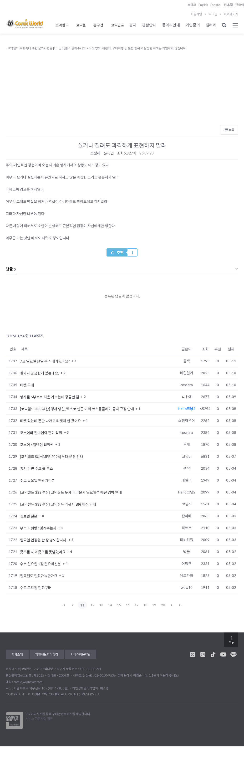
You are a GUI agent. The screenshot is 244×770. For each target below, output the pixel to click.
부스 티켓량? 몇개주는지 (38, 528)
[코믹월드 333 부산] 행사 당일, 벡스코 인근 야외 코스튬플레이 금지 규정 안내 (77, 409)
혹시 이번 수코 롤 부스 (36, 468)
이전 (72, 605)
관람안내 (149, 25)
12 (92, 605)
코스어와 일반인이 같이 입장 (41, 433)
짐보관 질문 (29, 516)
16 (128, 605)
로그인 (213, 14)
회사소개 (17, 654)
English (203, 5)
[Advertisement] (122, 86)
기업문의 (193, 25)
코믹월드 (62, 25)
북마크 (192, 5)
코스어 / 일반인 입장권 (37, 444)
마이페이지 (231, 14)
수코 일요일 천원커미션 (37, 480)
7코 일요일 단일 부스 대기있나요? (45, 361)
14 (110, 605)
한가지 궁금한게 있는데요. (40, 373)
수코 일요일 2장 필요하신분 (41, 564)
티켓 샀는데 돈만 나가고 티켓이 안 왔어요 (51, 421)
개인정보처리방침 (46, 654)
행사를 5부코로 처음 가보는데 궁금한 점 (50, 397)
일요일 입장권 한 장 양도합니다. (44, 540)
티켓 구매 (27, 385)
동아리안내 (171, 25)
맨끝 (180, 605)
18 (145, 605)
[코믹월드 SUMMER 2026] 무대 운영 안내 (51, 456)
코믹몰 (81, 25)
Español (215, 5)
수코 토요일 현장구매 (35, 587)
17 (136, 605)
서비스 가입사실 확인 (39, 718)
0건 (111, 153)
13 (101, 605)
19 (154, 605)
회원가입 (196, 14)
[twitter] (192, 654)
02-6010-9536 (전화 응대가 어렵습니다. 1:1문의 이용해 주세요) (136, 675)
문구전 (98, 25)
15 (119, 605)
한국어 (239, 5)
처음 (63, 605)
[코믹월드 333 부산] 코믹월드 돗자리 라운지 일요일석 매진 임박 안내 (71, 492)
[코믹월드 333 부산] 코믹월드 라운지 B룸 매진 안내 (58, 504)
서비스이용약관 (81, 654)
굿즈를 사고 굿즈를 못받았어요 (43, 552)
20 (163, 605)
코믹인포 (117, 25)
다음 (171, 605)
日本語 (228, 5)
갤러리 (211, 25)
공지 (132, 25)
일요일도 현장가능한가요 (39, 576)
